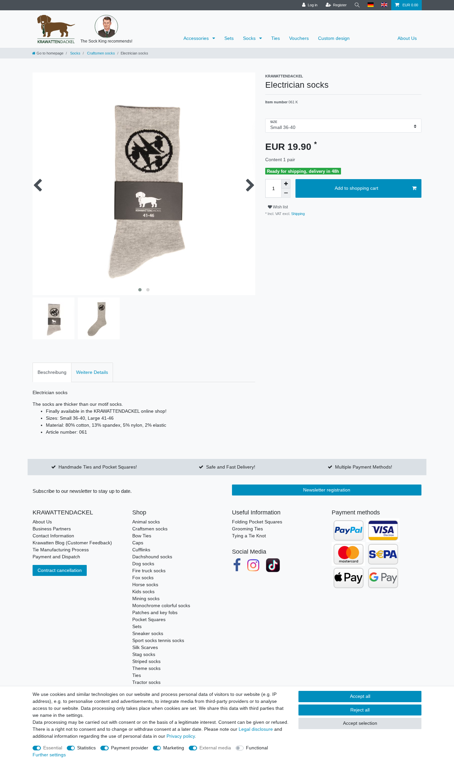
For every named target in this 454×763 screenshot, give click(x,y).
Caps (137, 542)
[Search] (357, 5)
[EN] (384, 5)
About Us (407, 38)
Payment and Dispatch (56, 556)
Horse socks (145, 584)
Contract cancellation (60, 570)
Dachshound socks (152, 556)
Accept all (360, 696)
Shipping (297, 214)
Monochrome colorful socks (161, 605)
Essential (52, 747)
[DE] (371, 5)
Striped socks (146, 661)
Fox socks (143, 577)
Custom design (334, 38)
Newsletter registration (326, 489)
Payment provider (129, 747)
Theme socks (146, 668)
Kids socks (143, 591)
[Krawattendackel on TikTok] (273, 565)
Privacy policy (181, 736)
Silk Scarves (145, 647)
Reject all (360, 709)
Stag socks (143, 654)
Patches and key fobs (154, 612)
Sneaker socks (147, 633)
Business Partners (52, 528)
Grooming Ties (247, 528)
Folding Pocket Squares (257, 521)
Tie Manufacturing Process (61, 549)
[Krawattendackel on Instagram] (254, 565)
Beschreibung (52, 372)
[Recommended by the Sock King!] (106, 26)
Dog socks (143, 563)
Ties (275, 38)
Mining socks (146, 598)
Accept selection (360, 723)
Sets (229, 38)
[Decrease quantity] (285, 193)
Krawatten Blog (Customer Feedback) (72, 542)
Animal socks (146, 521)
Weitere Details (92, 372)
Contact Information (53, 535)
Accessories (196, 38)
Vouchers (299, 38)
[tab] (52, 372)
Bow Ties (141, 535)
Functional (257, 747)
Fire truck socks (149, 570)
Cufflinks (141, 549)
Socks (250, 38)
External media (215, 747)
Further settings (49, 754)
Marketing (173, 747)
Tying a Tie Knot (249, 535)
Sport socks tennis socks (158, 640)
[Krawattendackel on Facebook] (237, 565)
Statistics (86, 747)
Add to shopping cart (356, 188)
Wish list (280, 207)
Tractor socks (146, 682)
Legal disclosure (256, 729)
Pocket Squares (149, 619)
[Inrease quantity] (285, 183)
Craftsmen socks (100, 53)
